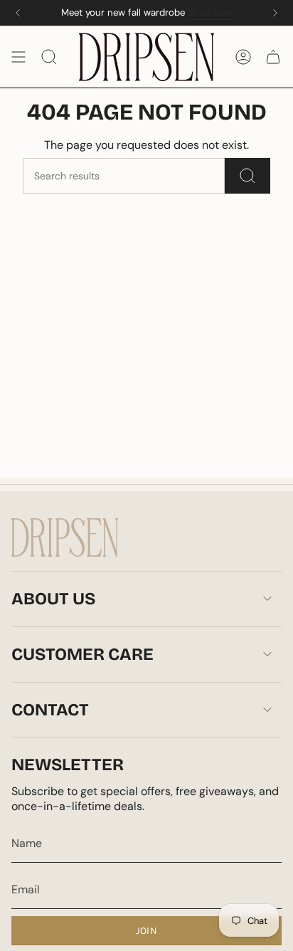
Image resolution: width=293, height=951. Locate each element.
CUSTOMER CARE (82, 654)
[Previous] (17, 12)
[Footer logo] (64, 537)
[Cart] (273, 57)
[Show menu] (18, 57)
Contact (50, 710)
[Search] (247, 176)
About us (53, 599)
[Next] (275, 12)
